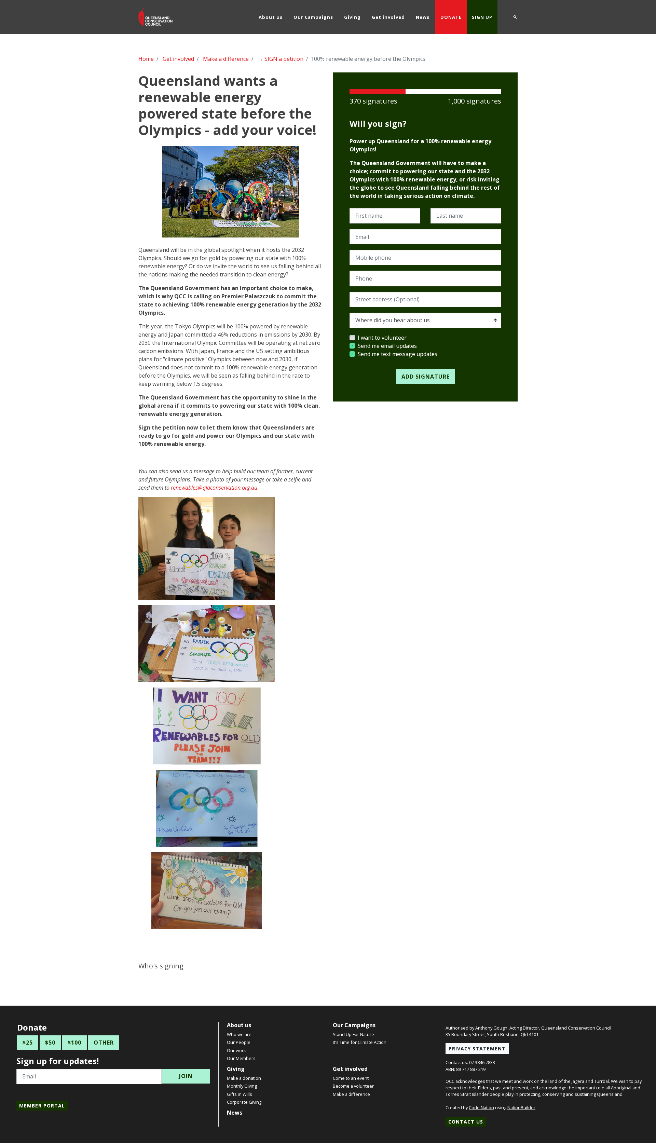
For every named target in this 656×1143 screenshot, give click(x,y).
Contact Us (465, 1121)
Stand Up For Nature (353, 1034)
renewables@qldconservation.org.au (214, 487)
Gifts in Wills (239, 1094)
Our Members (241, 1058)
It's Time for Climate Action (359, 1042)
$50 (50, 1042)
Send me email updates (387, 346)
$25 (28, 1042)
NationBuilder (521, 1107)
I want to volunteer (382, 337)
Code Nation (481, 1107)
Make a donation (244, 1078)
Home (146, 59)
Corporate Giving (244, 1102)
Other (104, 1042)
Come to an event (351, 1078)
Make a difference (226, 59)
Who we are (239, 1034)
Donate (451, 17)
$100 (74, 1042)
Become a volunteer (353, 1086)
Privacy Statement (477, 1048)
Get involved (178, 59)
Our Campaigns (354, 1025)
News (234, 1112)
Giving (236, 1069)
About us (239, 1025)
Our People (238, 1042)
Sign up (482, 17)
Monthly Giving (242, 1086)
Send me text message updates (397, 354)
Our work (236, 1050)
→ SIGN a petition (280, 59)
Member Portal (42, 1105)
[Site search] (515, 16)
